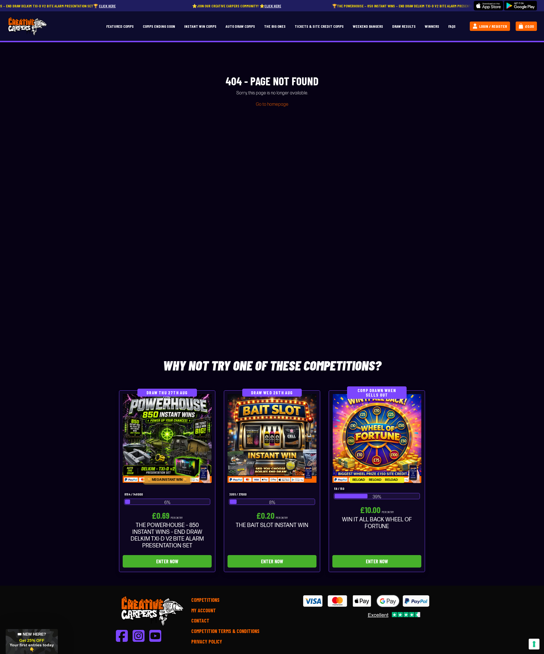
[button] (32, 641)
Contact (200, 620)
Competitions (205, 600)
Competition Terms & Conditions (225, 631)
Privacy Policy (206, 641)
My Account (203, 610)
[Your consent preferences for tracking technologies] (534, 644)
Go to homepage (272, 104)
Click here (61, 5)
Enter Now (167, 561)
